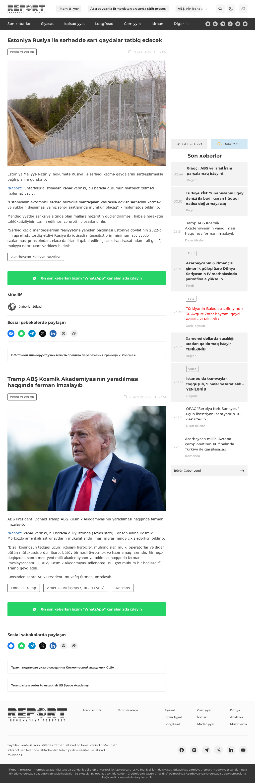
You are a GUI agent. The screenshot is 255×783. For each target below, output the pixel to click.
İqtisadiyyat (173, 717)
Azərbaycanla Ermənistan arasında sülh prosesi (128, 8)
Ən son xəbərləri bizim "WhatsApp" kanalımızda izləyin (91, 278)
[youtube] (245, 23)
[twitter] (230, 23)
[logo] (26, 8)
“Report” (14, 188)
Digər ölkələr (22, 52)
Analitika (236, 717)
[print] (63, 333)
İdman (202, 717)
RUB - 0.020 (192, 144)
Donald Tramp (23, 588)
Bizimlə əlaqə (128, 710)
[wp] (21, 333)
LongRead (172, 724)
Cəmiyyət (204, 710)
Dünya (235, 710)
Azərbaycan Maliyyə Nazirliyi (35, 257)
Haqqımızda (92, 710)
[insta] (215, 23)
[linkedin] (237, 23)
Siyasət (170, 710)
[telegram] (222, 23)
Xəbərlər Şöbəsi (30, 306)
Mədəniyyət (206, 724)
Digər (179, 23)
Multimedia (238, 724)
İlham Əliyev (69, 8)
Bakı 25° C (232, 144)
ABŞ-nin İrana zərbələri (196, 8)
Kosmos (123, 588)
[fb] (207, 23)
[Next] (203, 8)
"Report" (14, 533)
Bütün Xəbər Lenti (187, 470)
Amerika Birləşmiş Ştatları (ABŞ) (76, 588)
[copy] (73, 333)
